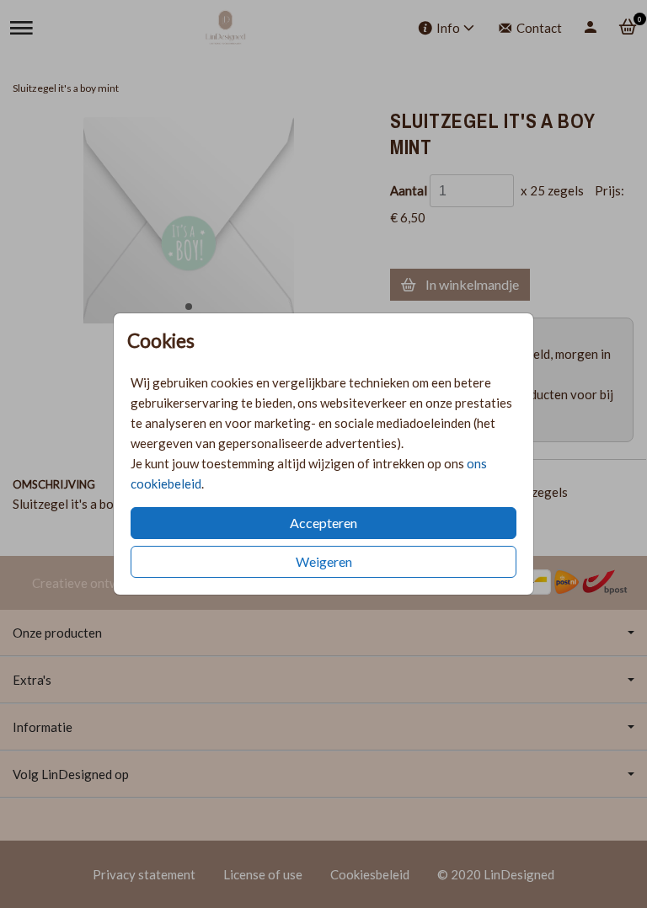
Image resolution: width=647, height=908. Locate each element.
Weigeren (324, 561)
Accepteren (323, 523)
